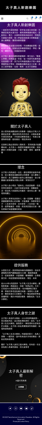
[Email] (26, 408)
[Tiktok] (32, 408)
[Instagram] (16, 408)
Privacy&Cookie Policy (21, 421)
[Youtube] (21, 408)
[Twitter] (10, 408)
